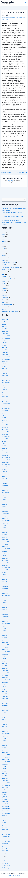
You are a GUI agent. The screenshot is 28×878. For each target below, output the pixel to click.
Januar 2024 (5, 375)
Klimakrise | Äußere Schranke (9, 262)
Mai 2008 (4, 794)
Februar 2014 (5, 640)
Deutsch (4, 241)
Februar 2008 (5, 801)
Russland (4, 285)
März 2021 (4, 450)
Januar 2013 (5, 670)
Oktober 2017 (5, 546)
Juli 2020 (4, 469)
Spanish (3, 293)
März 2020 (4, 478)
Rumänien (4, 283)
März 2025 (4, 350)
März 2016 (4, 581)
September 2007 (6, 813)
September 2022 (6, 408)
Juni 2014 (4, 630)
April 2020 (4, 476)
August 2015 (5, 598)
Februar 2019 (5, 509)
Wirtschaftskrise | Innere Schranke (10, 311)
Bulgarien (4, 239)
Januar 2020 (5, 483)
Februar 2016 (5, 584)
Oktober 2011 (5, 705)
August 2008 (5, 787)
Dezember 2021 (5, 429)
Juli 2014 (4, 628)
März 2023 (4, 394)
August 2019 (5, 495)
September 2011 (6, 708)
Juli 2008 (4, 789)
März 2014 (4, 637)
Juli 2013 (4, 656)
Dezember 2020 (6, 457)
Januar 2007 (5, 832)
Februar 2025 (5, 352)
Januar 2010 (5, 752)
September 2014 (6, 623)
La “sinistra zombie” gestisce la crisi (10, 220)
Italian (3, 255)
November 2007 (6, 808)
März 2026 (4, 328)
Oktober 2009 (5, 759)
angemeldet (11, 180)
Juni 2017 (4, 555)
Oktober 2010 (5, 731)
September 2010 (6, 733)
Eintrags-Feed (5, 863)
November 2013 (6, 647)
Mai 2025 (4, 345)
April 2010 (4, 745)
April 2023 (4, 392)
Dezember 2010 (5, 729)
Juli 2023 (4, 387)
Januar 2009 (5, 780)
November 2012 (6, 675)
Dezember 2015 (5, 588)
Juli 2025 (4, 340)
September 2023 (6, 382)
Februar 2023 (5, 396)
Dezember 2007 (6, 806)
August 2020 (5, 467)
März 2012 (4, 694)
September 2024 (6, 359)
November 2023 (6, 380)
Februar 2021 (5, 452)
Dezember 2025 (6, 335)
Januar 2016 (5, 586)
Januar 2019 (5, 511)
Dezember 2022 (6, 401)
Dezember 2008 (6, 782)
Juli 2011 (4, 712)
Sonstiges (4, 290)
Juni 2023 (4, 389)
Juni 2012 (4, 687)
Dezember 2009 (6, 754)
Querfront (4, 281)
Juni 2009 (4, 768)
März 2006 (4, 848)
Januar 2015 (5, 614)
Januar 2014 (5, 642)
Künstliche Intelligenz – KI (8, 264)
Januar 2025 (5, 354)
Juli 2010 (4, 738)
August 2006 (5, 843)
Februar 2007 (5, 829)
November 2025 (6, 338)
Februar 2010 (5, 750)
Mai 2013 (4, 661)
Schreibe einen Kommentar (8, 17)
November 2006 (6, 836)
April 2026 (4, 326)
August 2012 (5, 682)
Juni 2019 (4, 499)
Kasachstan (4, 257)
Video (3, 309)
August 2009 (5, 764)
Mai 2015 (4, 605)
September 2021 (6, 436)
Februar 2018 (5, 537)
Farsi (3, 246)
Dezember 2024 (6, 357)
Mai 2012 (4, 689)
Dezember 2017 (5, 541)
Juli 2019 (4, 497)
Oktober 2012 (5, 677)
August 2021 (5, 438)
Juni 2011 (4, 715)
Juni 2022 (4, 415)
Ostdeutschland (5, 269)
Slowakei (4, 288)
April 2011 (4, 719)
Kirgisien (4, 260)
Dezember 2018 (5, 513)
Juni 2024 (4, 364)
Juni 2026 (4, 324)
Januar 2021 (5, 455)
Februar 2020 (5, 481)
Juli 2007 (4, 818)
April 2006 (4, 846)
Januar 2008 (5, 804)
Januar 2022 (5, 427)
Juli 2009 (4, 766)
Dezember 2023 (6, 378)
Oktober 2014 (5, 621)
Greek (3, 253)
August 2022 (5, 410)
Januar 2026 (5, 333)
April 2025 (4, 347)
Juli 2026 (4, 321)
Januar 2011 (4, 726)
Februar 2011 (5, 724)
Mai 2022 (4, 417)
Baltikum (4, 232)
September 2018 (6, 520)
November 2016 (6, 562)
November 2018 (6, 516)
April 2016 (4, 579)
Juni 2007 (4, 820)
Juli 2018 (4, 525)
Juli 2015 (4, 600)
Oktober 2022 (5, 406)
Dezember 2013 (5, 644)
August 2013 (5, 654)
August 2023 (5, 385)
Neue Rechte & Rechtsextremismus (10, 267)
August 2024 (5, 361)
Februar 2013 (5, 668)
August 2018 (5, 523)
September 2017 (6, 548)
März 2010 (4, 747)
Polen (3, 274)
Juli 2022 (4, 413)
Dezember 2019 (5, 485)
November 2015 (6, 591)
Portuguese (4, 276)
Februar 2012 (5, 696)
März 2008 (4, 799)
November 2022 (6, 403)
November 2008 (6, 785)
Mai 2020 (4, 474)
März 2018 (4, 534)
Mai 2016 (4, 577)
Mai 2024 (4, 366)
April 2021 (4, 448)
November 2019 (6, 488)
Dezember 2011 (5, 701)
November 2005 (6, 853)
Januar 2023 (5, 399)
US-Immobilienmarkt (7, 304)
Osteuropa (4, 271)
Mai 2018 (4, 530)
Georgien (4, 250)
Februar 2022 (5, 424)
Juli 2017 (4, 553)
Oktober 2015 (5, 593)
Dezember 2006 (6, 834)
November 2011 (5, 703)
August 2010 (5, 736)
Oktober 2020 (5, 462)
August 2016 (5, 570)
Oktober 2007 (5, 811)
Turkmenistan (5, 297)
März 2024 (4, 371)
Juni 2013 (4, 658)
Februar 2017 (5, 558)
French (3, 248)
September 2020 (6, 464)
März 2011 (4, 722)
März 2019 (4, 506)
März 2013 (4, 665)
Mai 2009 (4, 771)
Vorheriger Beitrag (6, 172)
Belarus (3, 234)
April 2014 (4, 635)
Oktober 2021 (5, 434)
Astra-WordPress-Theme (14, 875)
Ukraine (3, 300)
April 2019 (4, 504)
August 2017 (5, 551)
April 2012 (4, 691)
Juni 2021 (4, 443)
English (3, 243)
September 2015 (6, 595)
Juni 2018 (4, 527)
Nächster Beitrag (21, 172)
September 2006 (6, 841)
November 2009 (6, 757)
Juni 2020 (4, 471)
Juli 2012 (4, 684)
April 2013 (4, 663)
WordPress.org (5, 868)
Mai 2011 (4, 717)
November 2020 (6, 460)
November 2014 (6, 619)
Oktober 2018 (5, 518)
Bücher (3, 236)
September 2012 (6, 680)
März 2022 (4, 422)
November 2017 (5, 544)
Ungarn (3, 302)
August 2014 (5, 626)
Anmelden (4, 860)
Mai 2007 (4, 822)
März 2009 (4, 775)
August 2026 (5, 319)
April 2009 (4, 773)
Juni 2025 (4, 343)
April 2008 (4, 797)
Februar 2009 (5, 778)
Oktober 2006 (5, 839)
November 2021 (6, 431)
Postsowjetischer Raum (7, 278)
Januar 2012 (5, 698)
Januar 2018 (5, 539)
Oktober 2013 (5, 649)
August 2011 (5, 710)
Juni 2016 (4, 574)
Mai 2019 (4, 502)
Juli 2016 (4, 572)
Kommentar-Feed (6, 865)
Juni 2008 (4, 792)
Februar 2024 (5, 373)
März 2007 (4, 827)
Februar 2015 (5, 612)
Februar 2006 (5, 850)
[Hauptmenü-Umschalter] (25, 2)
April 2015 (4, 607)
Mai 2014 (4, 633)
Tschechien (4, 295)
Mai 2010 (4, 743)
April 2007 (4, 825)
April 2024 (4, 368)
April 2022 (4, 420)
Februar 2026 (5, 331)
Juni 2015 (4, 602)
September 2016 (6, 567)
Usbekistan (4, 307)
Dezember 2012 (5, 672)
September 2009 (6, 761)
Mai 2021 (4, 445)
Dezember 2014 (5, 616)
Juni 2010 (4, 740)
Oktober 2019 (5, 490)
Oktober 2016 (5, 565)
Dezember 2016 (5, 560)
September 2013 (6, 651)
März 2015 (4, 609)
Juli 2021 (4, 441)
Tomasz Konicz (7, 2)
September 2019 (6, 492)
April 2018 (4, 532)
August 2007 (5, 815)
